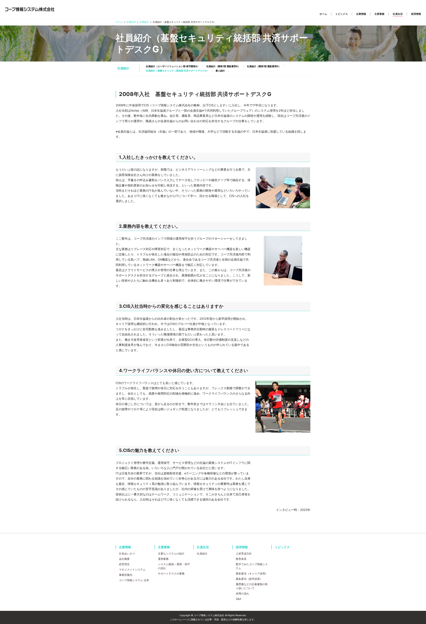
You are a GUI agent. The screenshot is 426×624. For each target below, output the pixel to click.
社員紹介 (144, 21)
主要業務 (164, 547)
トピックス (282, 547)
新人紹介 (220, 70)
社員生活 (131, 21)
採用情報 (242, 547)
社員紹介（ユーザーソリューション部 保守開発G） (173, 66)
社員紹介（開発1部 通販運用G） (223, 66)
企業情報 (125, 547)
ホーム (119, 21)
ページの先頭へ (320, 541)
